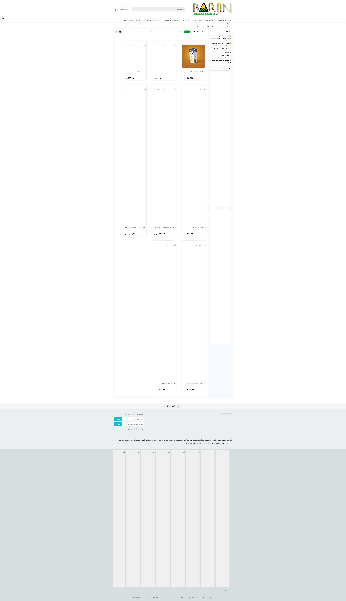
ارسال (118, 419)
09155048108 (216, 443)
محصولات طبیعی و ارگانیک (171, 20)
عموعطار (228, 26)
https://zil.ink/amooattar (224, 57)
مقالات (124, 20)
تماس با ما (228, 24)
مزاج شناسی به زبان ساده (136, 20)
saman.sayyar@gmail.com (193, 443)
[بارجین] (226, 591)
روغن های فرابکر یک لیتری (189, 20)
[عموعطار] (211, 9)
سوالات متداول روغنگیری (153, 20)
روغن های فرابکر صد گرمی (206, 20)
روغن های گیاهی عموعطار (224, 20)
